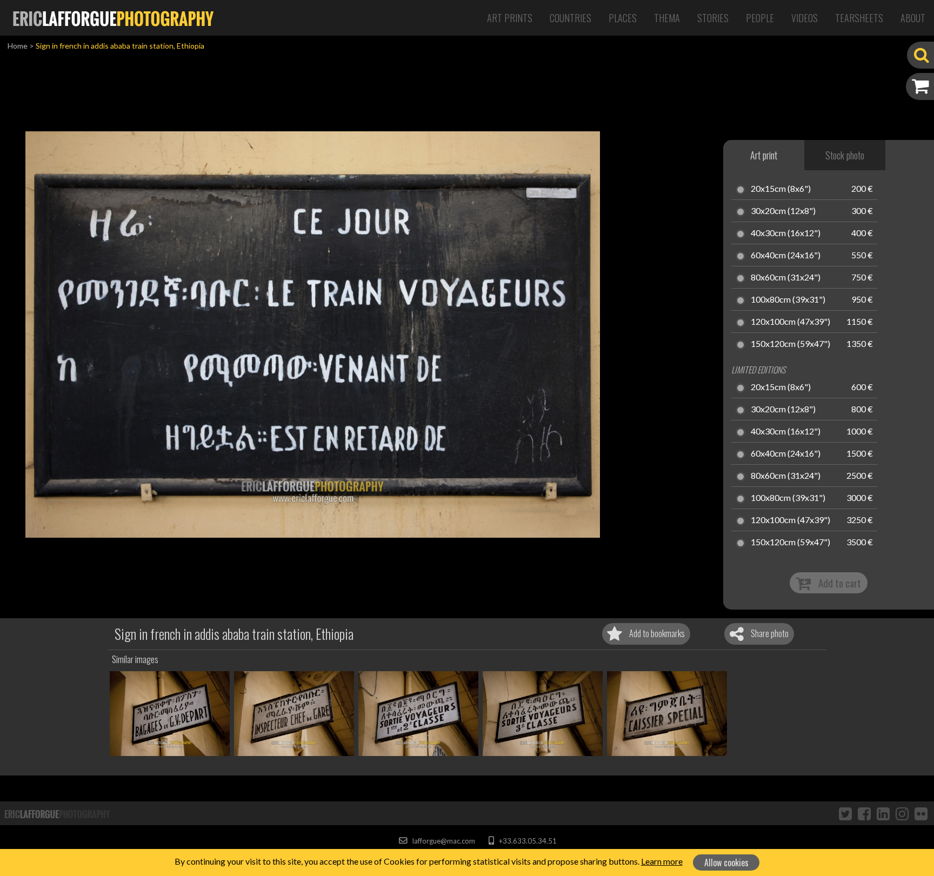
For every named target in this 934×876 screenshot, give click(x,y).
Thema (667, 18)
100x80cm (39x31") (788, 300)
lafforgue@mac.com (443, 841)
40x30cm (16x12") (785, 233)
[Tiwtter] (845, 813)
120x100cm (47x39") (790, 322)
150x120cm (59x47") (790, 344)
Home (18, 45)
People (760, 18)
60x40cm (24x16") (785, 255)
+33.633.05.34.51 (526, 841)
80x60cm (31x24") (785, 277)
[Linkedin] (883, 813)
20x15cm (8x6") (781, 189)
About (912, 18)
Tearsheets (859, 18)
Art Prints (509, 18)
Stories (713, 18)
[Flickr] (921, 813)
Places (623, 18)
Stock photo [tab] (844, 155)
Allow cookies (726, 862)
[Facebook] (864, 813)
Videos (804, 18)
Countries (570, 18)
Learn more (662, 861)
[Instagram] (902, 813)
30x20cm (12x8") (783, 211)
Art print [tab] (763, 155)
